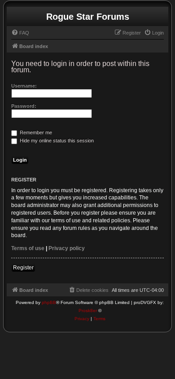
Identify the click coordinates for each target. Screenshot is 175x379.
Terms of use (27, 248)
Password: (23, 106)
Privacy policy (66, 248)
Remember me (35, 132)
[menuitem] (20, 32)
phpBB (49, 302)
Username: (24, 85)
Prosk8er (88, 310)
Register (23, 267)
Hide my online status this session (56, 140)
